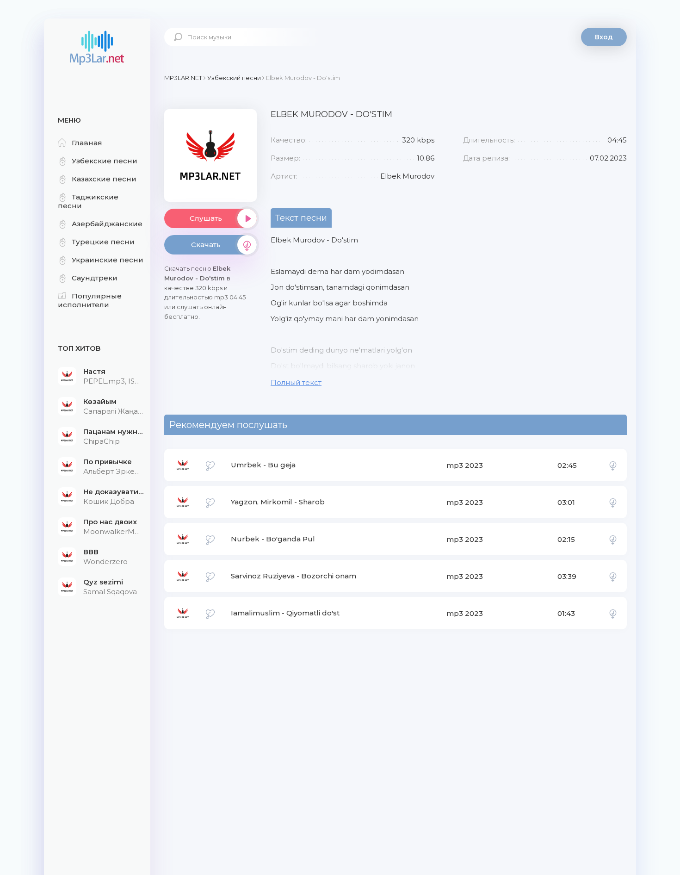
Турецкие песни (103, 241)
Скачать (206, 244)
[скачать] (613, 465)
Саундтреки (94, 277)
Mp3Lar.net (97, 48)
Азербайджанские (107, 223)
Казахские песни (104, 178)
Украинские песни (107, 259)
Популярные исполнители (90, 300)
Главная (87, 142)
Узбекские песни (104, 160)
